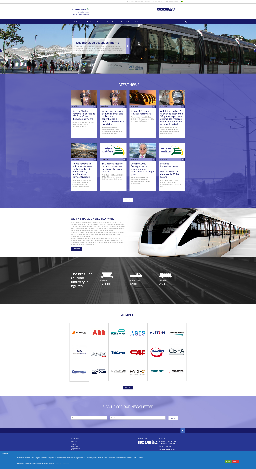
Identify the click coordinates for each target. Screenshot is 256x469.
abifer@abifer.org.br (173, 1)
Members (90, 22)
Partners (100, 22)
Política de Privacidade (62, 463)
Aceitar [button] (228, 461)
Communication (126, 22)
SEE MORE (77, 249)
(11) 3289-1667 (159, 1)
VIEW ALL (128, 200)
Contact (137, 22)
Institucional (78, 22)
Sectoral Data (111, 22)
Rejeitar (235, 461)
